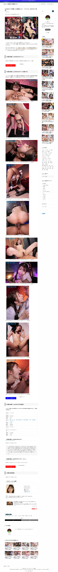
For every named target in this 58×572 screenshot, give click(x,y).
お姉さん (43, 151)
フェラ (49, 159)
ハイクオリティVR (44, 158)
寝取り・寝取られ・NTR (45, 165)
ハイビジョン (19, 515)
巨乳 (49, 165)
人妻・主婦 (45, 162)
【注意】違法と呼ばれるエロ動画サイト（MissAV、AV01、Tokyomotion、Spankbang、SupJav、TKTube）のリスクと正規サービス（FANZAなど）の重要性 (29, 569)
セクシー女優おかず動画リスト (11, 3)
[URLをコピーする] (30, 520)
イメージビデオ (50, 152)
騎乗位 (47, 169)
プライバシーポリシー (29, 568)
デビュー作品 (47, 155)
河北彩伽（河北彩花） (46, 185)
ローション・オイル (44, 161)
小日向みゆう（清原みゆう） (46, 191)
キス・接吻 (46, 154)
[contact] (48, 32)
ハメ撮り (43, 159)
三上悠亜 (44, 196)
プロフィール (48, 29)
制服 (48, 162)
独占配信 (33, 419)
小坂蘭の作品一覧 (27, 491)
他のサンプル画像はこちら (11, 398)
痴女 (10, 419)
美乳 (48, 168)
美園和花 (44, 186)
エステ (43, 154)
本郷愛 (44, 188)
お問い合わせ (24, 568)
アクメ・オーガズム (44, 152)
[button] (13, 520)
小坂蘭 (11, 422)
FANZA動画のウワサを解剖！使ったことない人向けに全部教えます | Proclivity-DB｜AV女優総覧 (25, 502)
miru (43, 193)
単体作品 (20, 419)
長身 (42, 169)
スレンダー (14, 419)
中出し (51, 161)
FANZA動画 (7, 514)
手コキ (52, 165)
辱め (52, 168)
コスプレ (30, 419)
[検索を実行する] (53, 11)
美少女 (50, 168)
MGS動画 (34, 568)
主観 (42, 162)
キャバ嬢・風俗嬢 (25, 419)
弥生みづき (44, 194)
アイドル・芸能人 (47, 151)
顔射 (17, 419)
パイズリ (46, 159)
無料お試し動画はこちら (11, 65)
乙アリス (44, 199)
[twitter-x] (47, 32)
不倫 (48, 161)
